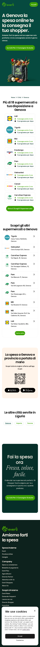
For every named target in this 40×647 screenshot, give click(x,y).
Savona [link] (30, 423)
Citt (18, 97)
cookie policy (26, 629)
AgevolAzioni (6, 574)
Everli (4, 551)
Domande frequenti (9, 596)
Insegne (5, 557)
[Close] (35, 611)
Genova (26, 97)
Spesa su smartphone (9, 565)
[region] (20, 626)
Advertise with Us (8, 579)
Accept (20, 636)
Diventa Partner (7, 577)
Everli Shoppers (7, 582)
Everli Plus (5, 571)
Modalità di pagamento (10, 568)
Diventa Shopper (8, 602)
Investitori (5, 605)
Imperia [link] (19, 423)
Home (13, 97)
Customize (20, 640)
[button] (12, 390)
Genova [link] (8, 423)
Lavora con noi (7, 599)
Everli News (6, 593)
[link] (20, 48)
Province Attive (7, 554)
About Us (5, 585)
